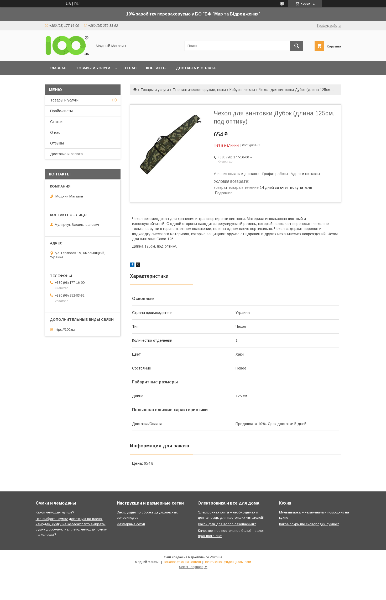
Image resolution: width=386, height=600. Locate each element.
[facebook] (132, 265)
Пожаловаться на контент (182, 562)
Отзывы (57, 143)
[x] (138, 265)
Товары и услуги (93, 68)
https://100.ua (65, 329)
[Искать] (296, 46)
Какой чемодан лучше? (55, 512)
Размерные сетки (131, 524)
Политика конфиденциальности (227, 562)
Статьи (56, 122)
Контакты (156, 68)
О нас (131, 68)
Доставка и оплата (196, 68)
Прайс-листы (61, 111)
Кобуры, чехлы (242, 90)
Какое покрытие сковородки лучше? (309, 524)
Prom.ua (216, 557)
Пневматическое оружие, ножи (199, 90)
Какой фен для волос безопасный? (227, 524)
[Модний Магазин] (67, 54)
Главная (58, 68)
